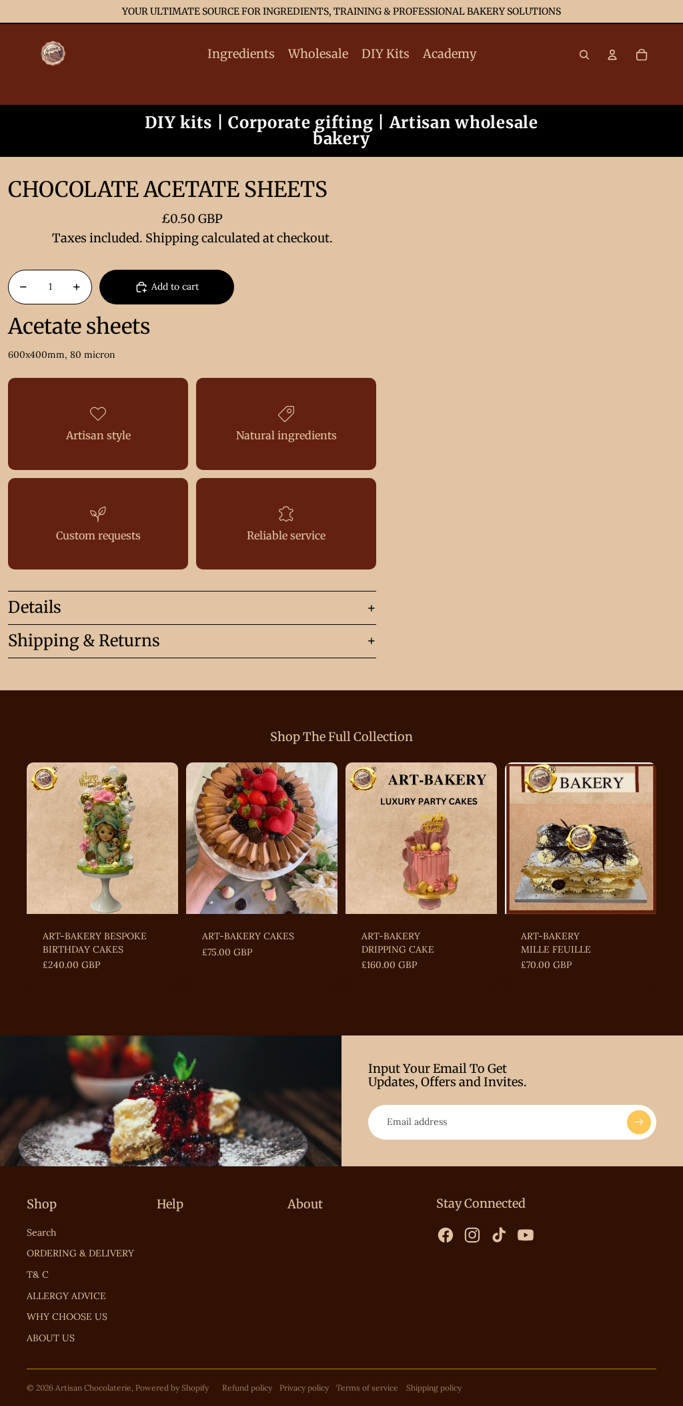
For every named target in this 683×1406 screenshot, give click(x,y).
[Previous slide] (37, 838)
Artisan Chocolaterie (93, 1388)
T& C (38, 1274)
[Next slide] (167, 838)
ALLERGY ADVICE (66, 1296)
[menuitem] (241, 54)
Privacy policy (304, 1388)
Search (41, 1232)
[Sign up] (639, 1122)
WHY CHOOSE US (67, 1317)
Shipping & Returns (84, 640)
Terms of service (367, 1388)
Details (34, 607)
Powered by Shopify (172, 1388)
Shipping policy (434, 1388)
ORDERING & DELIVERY (80, 1253)
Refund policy (247, 1388)
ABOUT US (51, 1338)
